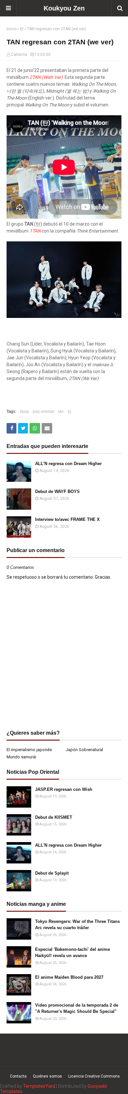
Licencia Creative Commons (94, 1076)
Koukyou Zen (64, 8)
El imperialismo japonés (29, 749)
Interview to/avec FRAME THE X (67, 519)
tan (61, 411)
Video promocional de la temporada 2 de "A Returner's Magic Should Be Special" (76, 1008)
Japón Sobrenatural (84, 749)
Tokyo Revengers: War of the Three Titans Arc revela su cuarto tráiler (77, 924)
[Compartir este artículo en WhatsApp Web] (35, 428)
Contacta (18, 1076)
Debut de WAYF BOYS (57, 491)
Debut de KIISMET (53, 817)
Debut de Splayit (52, 873)
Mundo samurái (21, 756)
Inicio (11, 29)
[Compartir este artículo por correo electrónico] (47, 428)
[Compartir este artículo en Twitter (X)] (23, 428)
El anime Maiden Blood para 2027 (69, 977)
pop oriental (43, 411)
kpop (24, 411)
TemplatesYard (39, 1086)
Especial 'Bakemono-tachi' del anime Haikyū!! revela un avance (72, 952)
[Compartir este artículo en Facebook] (11, 428)
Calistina (19, 54)
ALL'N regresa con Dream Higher (68, 463)
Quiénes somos (47, 1076)
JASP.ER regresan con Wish (63, 789)
